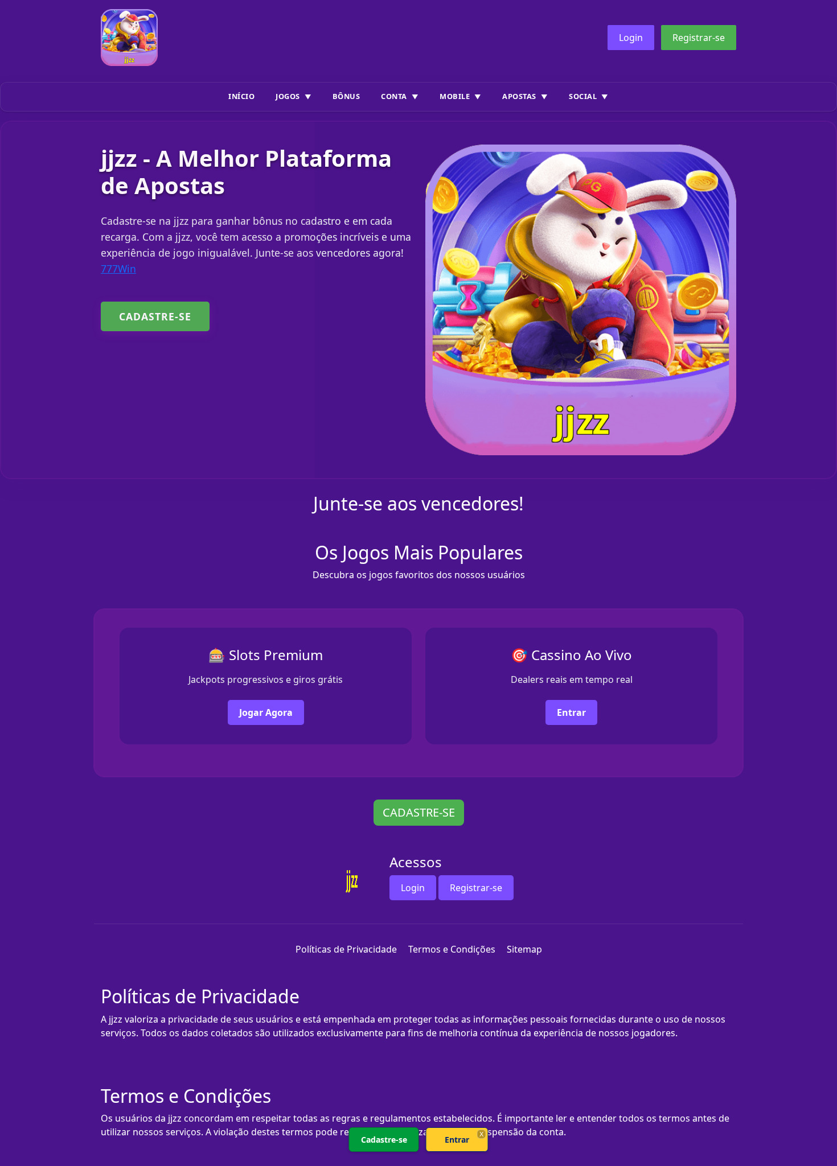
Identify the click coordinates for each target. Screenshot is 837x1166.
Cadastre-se (384, 1139)
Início (241, 96)
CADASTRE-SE (155, 316)
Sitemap (524, 949)
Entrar (571, 712)
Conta (394, 96)
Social (583, 96)
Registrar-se (698, 37)
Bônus (346, 96)
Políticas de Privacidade (346, 949)
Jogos (288, 96)
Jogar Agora (266, 712)
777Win (118, 268)
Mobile (455, 96)
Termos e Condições (451, 949)
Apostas (519, 96)
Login (631, 37)
